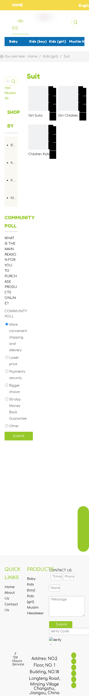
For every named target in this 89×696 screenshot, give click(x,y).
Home (9, 587)
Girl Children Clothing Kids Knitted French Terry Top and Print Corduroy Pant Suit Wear (70, 116)
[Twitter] (73, 667)
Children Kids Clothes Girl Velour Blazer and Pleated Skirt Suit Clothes (39, 154)
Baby (14, 145)
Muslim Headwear (14, 198)
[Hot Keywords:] (75, 22)
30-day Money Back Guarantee (17, 409)
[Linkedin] (73, 661)
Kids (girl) (14, 180)
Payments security (16, 375)
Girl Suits (35, 115)
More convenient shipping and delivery (17, 337)
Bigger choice (14, 389)
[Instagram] (73, 679)
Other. (13, 426)
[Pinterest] (73, 685)
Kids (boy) (14, 163)
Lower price (13, 361)
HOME (17, 5)
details (57, 115)
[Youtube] (73, 673)
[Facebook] (73, 655)
